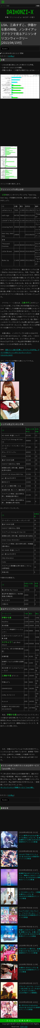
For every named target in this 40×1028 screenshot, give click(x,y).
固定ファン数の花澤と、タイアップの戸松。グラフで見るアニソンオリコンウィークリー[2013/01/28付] (19, 352)
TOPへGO (24, 1026)
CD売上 (11, 56)
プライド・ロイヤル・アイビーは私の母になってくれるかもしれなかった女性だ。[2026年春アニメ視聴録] (29, 989)
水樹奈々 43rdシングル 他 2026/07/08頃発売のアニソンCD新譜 (29, 969)
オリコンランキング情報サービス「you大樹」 (17, 787)
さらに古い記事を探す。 (20, 1020)
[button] (3, 2)
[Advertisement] (20, 122)
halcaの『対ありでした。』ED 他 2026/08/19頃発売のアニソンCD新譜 (29, 856)
